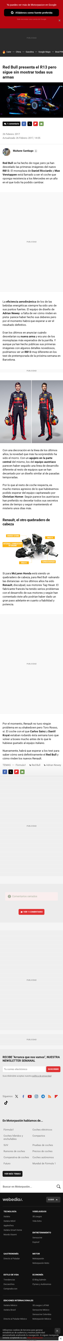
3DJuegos (37, 1216)
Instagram (36, 1096)
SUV (6, 1145)
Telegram (43, 1096)
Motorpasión (38, 1258)
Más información (35, 1337)
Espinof (35, 1242)
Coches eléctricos (42, 1129)
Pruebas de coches (42, 1145)
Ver (33, 912)
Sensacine (37, 1237)
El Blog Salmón (39, 1279)
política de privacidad (41, 1076)
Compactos (38, 1135)
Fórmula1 (21, 765)
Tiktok (6, 1102)
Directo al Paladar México (15, 1319)
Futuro (7, 1163)
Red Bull (36, 765)
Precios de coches (42, 1151)
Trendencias (9, 1279)
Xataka (7, 1216)
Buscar (59, 1186)
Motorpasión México (41, 1319)
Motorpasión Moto (40, 1263)
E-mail (41, 124)
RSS (49, 1096)
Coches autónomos (43, 1157)
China (18, 52)
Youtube (29, 1096)
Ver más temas (12, 1174)
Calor (8, 52)
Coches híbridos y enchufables (13, 1137)
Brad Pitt (59, 52)
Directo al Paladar (12, 1258)
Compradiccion (10, 1288)
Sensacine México (40, 1310)
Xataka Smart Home (13, 1230)
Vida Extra (37, 1221)
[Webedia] (13, 1201)
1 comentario (13, 124)
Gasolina (30, 52)
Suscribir (53, 1069)
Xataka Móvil (9, 1221)
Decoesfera (9, 1284)
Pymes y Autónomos (41, 1284)
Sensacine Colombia (41, 1314)
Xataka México (10, 1305)
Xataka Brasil (10, 1310)
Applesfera (9, 1225)
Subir (51, 1199)
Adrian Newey (53, 765)
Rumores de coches (14, 1151)
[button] (25, 151)
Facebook (24, 124)
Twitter (29, 124)
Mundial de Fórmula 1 (44, 1163)
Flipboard (35, 124)
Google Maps (44, 52)
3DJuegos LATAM (40, 1305)
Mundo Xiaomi (10, 1234)
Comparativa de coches (16, 1157)
